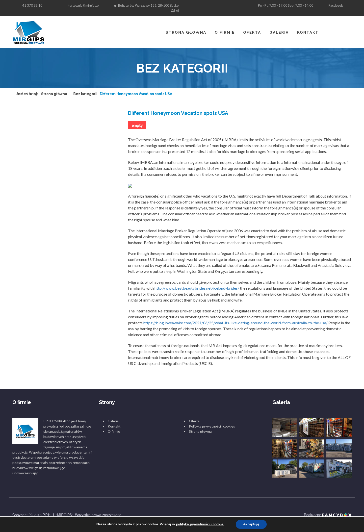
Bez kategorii (85, 94)
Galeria (279, 32)
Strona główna (54, 94)
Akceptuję (251, 524)
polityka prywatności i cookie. (200, 524)
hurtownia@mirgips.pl (84, 5)
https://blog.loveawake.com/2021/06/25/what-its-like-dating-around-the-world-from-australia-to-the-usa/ (235, 322)
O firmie (225, 32)
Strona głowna (186, 32)
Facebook (336, 5)
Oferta (252, 32)
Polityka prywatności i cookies (212, 426)
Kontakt (308, 32)
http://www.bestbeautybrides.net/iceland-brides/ (197, 288)
